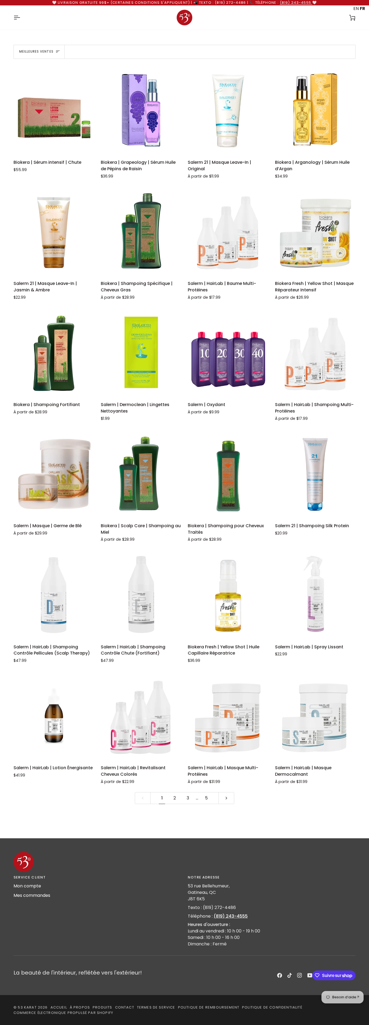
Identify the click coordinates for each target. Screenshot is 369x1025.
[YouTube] (309, 975)
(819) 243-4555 (296, 2)
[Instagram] (299, 975)
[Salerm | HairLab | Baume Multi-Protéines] (228, 231)
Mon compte (27, 886)
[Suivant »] (226, 798)
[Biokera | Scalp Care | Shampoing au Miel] (141, 473)
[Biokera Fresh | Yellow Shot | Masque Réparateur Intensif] (315, 231)
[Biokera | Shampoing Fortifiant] (54, 352)
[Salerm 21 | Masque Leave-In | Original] (228, 110)
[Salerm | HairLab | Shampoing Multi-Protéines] (315, 352)
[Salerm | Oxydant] (228, 352)
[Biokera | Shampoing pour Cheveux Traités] (228, 473)
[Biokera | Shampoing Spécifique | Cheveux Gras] (141, 231)
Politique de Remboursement (208, 1007)
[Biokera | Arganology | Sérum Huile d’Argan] (315, 110)
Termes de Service (156, 1007)
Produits (102, 1007)
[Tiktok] (289, 975)
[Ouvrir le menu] (22, 17)
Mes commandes (32, 895)
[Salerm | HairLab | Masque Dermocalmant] (315, 716)
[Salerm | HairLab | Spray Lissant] (315, 594)
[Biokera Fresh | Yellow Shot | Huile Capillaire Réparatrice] (228, 594)
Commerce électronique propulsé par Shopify (63, 1012)
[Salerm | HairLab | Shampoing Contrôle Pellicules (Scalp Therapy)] (54, 594)
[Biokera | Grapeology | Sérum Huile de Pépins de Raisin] (141, 110)
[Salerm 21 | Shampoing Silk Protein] (315, 473)
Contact (124, 1007)
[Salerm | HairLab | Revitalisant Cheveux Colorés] (141, 716)
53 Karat (27, 1007)
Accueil (59, 1007)
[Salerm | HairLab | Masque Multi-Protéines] (228, 716)
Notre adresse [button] (204, 877)
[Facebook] (279, 975)
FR (362, 8)
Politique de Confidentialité (272, 1007)
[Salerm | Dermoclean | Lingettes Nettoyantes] (141, 352)
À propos (80, 1007)
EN (356, 8)
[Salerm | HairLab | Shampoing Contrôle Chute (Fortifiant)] (141, 594)
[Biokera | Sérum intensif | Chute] (54, 110)
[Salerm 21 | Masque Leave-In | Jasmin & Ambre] (54, 231)
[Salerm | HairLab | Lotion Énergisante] (54, 716)
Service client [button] (30, 877)
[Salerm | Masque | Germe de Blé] (54, 473)
